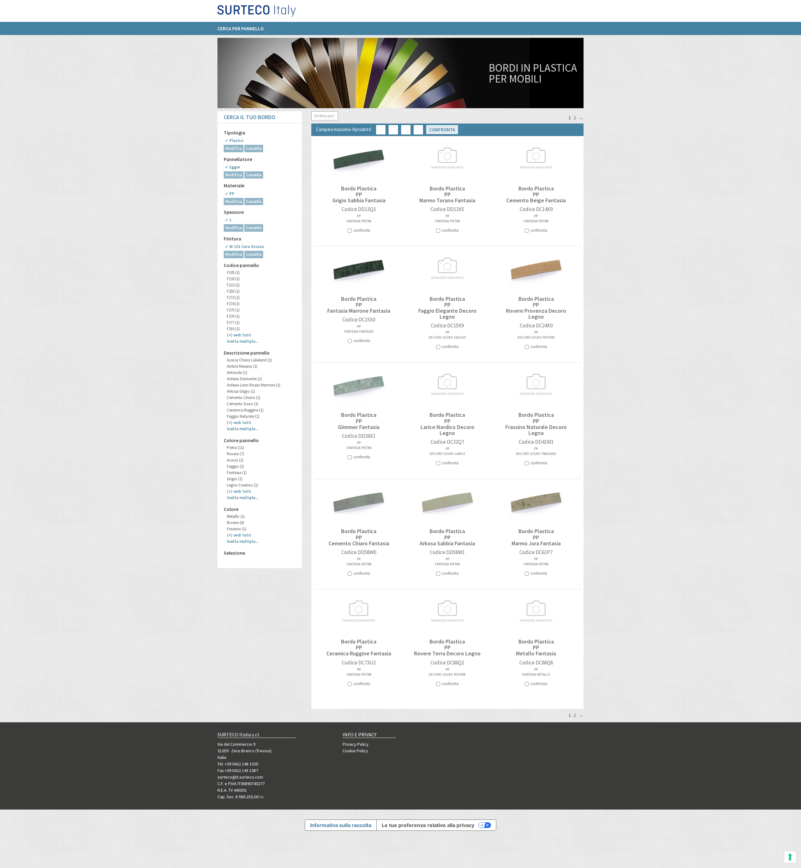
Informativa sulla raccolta (340, 825)
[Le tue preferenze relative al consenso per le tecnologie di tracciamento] (790, 857)
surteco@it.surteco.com (240, 777)
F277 (233, 322)
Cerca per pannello (240, 28)
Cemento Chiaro (243, 397)
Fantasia (237, 472)
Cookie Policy (355, 751)
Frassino (236, 529)
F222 (233, 285)
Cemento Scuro (242, 403)
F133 (233, 278)
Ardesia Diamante (244, 378)
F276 (233, 316)
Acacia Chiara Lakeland (249, 360)
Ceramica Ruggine (245, 410)
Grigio (234, 479)
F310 (233, 328)
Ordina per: (324, 116)
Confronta (442, 130)
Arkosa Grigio (241, 391)
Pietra (235, 447)
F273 (233, 297)
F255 (233, 291)
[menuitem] (243, 28)
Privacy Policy (356, 744)
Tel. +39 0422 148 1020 (237, 764)
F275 (233, 310)
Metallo (236, 516)
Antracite (237, 372)
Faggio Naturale (243, 416)
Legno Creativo (242, 485)
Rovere (235, 454)
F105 (233, 272)
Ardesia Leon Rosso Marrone (253, 385)
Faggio (235, 466)
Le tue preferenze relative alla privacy (428, 825)
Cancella (254, 148)
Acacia (235, 460)
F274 (233, 303)
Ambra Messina (242, 366)
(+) (239, 335)
